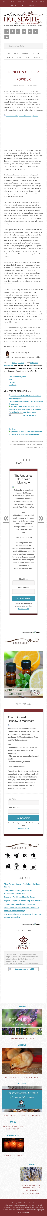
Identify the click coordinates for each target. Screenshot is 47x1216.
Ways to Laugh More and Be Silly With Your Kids (23, 900)
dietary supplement (17, 445)
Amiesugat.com (18, 363)
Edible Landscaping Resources (22, 1039)
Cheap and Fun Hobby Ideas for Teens (19, 897)
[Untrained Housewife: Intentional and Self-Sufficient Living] (23, 949)
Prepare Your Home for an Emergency (19, 904)
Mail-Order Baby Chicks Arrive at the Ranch (22, 1077)
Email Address (23, 587)
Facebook (12, 385)
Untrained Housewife (23, 18)
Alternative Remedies (25, 442)
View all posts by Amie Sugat (21, 377)
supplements (38, 447)
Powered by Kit (23, 609)
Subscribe (23, 598)
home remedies (31, 445)
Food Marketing (27, 632)
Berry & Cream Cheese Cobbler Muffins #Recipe (22, 1116)
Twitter (12, 382)
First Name (23, 579)
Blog (10, 379)
